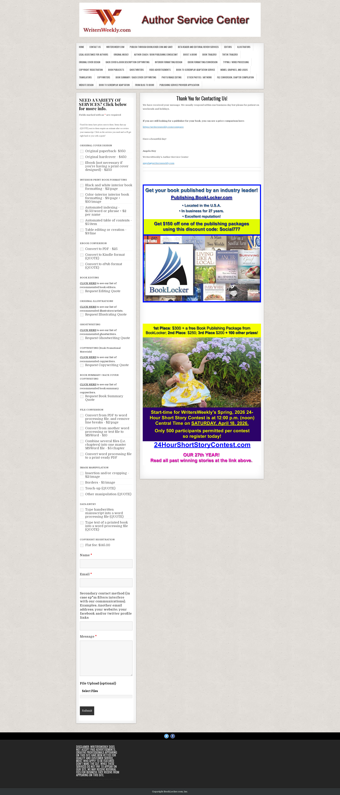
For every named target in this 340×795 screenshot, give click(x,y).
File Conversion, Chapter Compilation (235, 77)
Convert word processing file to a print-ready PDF (108, 455)
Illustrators (243, 47)
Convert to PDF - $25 (101, 249)
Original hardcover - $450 (105, 157)
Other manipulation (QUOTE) (108, 494)
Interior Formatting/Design (168, 62)
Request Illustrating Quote (106, 314)
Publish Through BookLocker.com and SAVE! (151, 47)
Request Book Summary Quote (104, 397)
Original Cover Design (89, 62)
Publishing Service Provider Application (179, 85)
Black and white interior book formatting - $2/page (108, 186)
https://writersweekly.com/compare (163, 127)
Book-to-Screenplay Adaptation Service (195, 69)
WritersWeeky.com (115, 47)
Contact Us (95, 47)
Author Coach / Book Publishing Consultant (156, 54)
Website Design (86, 85)
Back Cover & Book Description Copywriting (127, 62)
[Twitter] (166, 736)
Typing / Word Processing (236, 62)
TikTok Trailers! (230, 54)
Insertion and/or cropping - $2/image (107, 474)
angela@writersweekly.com (158, 163)
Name (86, 555)
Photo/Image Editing (172, 77)
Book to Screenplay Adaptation (114, 85)
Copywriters (103, 77)
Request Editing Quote (102, 291)
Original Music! (121, 54)
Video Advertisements (160, 69)
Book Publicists (116, 69)
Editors (228, 47)
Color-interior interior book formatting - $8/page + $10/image (107, 198)
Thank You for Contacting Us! (201, 98)
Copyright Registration (91, 69)
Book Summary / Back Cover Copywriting (136, 77)
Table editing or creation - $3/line (105, 231)
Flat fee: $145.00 (97, 545)
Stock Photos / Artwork (199, 77)
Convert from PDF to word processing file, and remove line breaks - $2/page (107, 419)
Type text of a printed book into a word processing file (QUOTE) (106, 526)
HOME (81, 47)
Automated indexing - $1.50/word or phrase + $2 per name (105, 211)
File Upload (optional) (98, 683)
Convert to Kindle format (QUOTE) (105, 256)
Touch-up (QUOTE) (100, 488)
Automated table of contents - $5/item (108, 222)
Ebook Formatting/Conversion (202, 62)
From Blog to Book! (144, 85)
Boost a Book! (190, 54)
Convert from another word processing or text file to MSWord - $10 (107, 431)
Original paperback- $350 (105, 151)
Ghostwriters (137, 69)
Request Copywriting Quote (107, 365)
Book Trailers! (209, 54)
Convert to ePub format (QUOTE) (103, 265)
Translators (85, 77)
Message (88, 636)
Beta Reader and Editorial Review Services (198, 47)
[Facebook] (172, 736)
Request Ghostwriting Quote (107, 338)
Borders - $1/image (100, 482)
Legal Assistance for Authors (93, 54)
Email (86, 574)
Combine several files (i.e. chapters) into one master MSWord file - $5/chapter (105, 444)
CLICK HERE (88, 283)
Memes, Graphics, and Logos (234, 69)
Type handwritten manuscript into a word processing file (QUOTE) (104, 513)
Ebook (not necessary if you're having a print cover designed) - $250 (107, 166)
